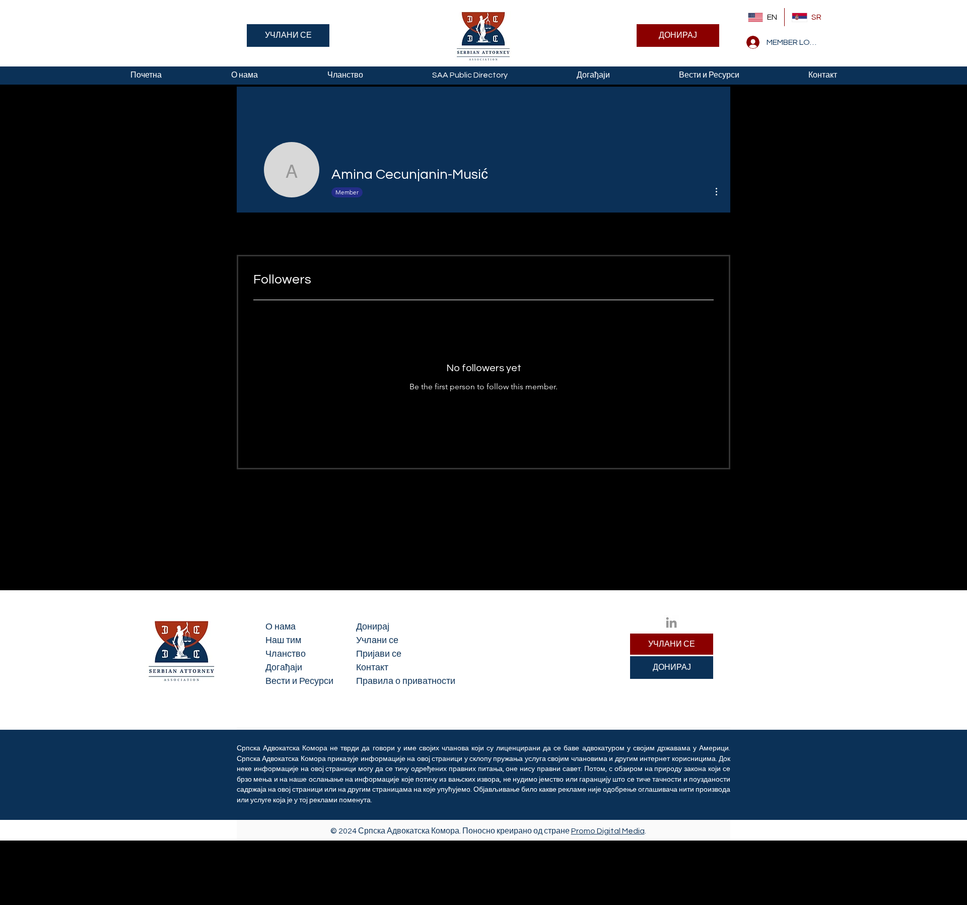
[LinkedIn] (671, 622)
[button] (244, 75)
